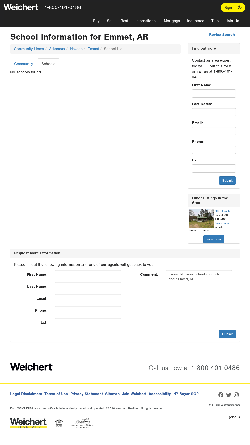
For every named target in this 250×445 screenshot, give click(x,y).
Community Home (29, 48)
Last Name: (202, 104)
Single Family (223, 223)
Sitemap (112, 393)
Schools (48, 63)
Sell (110, 20)
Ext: (195, 160)
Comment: (149, 274)
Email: (197, 122)
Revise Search (222, 34)
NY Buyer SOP (186, 393)
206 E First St (222, 211)
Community (23, 63)
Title (215, 20)
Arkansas (57, 48)
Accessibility (160, 393)
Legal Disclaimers (26, 393)
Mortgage (172, 20)
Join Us (232, 20)
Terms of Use (56, 393)
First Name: (202, 85)
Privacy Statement (86, 393)
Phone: (198, 141)
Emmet (93, 48)
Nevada (76, 48)
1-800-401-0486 (62, 7)
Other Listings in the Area (210, 200)
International (145, 20)
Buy (96, 20)
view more (214, 239)
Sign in (231, 7)
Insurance (195, 20)
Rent (124, 20)
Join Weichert (134, 393)
